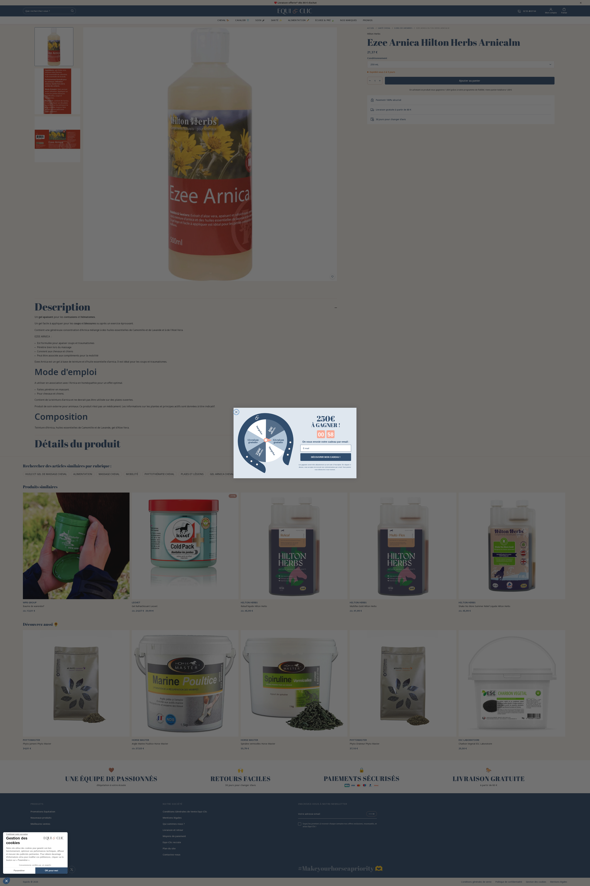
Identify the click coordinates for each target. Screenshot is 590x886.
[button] (6, 880)
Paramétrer (19, 870)
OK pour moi (51, 870)
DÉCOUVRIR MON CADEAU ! (325, 457)
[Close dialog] (236, 412)
